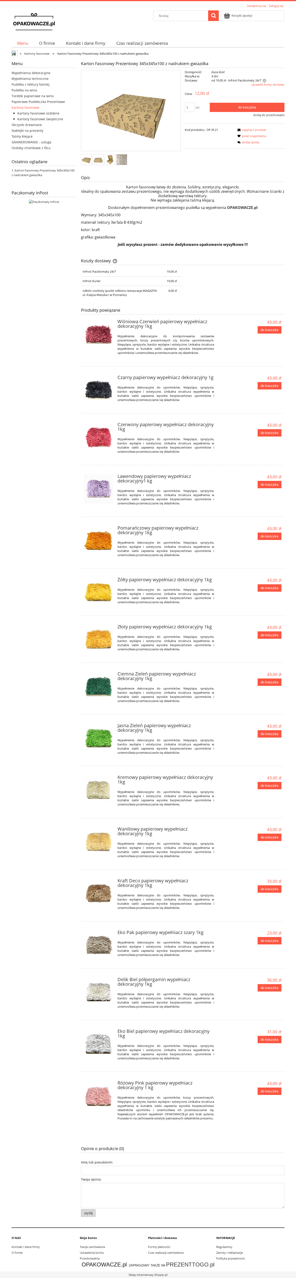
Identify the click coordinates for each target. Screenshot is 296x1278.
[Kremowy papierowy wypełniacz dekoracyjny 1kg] (98, 790)
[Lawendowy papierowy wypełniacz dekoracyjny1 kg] (98, 488)
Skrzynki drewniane (27, 125)
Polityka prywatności (230, 1258)
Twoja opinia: (91, 1179)
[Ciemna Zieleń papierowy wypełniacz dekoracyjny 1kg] (98, 686)
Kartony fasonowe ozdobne (38, 113)
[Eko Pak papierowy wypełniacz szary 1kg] (98, 945)
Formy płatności (159, 1247)
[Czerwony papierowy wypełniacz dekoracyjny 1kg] (98, 437)
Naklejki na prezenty (27, 130)
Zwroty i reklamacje (229, 1253)
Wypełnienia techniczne (30, 78)
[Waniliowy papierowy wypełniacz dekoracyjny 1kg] (98, 841)
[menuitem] (23, 43)
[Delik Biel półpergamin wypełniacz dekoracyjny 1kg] (98, 992)
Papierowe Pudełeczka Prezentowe (38, 101)
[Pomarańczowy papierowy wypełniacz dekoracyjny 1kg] (98, 540)
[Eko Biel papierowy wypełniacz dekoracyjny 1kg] (98, 1043)
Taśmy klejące (22, 136)
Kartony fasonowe (25, 107)
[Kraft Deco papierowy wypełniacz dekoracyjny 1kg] (98, 893)
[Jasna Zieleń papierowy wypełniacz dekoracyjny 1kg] (98, 738)
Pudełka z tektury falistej (30, 84)
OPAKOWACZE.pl (242, 207)
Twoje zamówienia (92, 1247)
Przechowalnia (90, 1258)
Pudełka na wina (24, 90)
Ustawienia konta (92, 1253)
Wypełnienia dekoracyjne (31, 73)
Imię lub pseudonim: (97, 1162)
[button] (251, 130)
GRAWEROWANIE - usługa (31, 142)
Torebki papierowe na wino (33, 96)
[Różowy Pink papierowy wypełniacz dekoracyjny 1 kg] (98, 1095)
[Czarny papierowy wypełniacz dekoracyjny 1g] (98, 390)
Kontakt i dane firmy (26, 1247)
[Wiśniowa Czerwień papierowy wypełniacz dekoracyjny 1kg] (98, 334)
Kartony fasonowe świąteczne (40, 119)
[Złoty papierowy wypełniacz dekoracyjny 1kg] (98, 639)
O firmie (17, 1253)
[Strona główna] (34, 21)
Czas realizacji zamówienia (166, 1253)
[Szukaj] (213, 15)
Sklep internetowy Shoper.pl (148, 1275)
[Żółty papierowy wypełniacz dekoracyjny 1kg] (98, 592)
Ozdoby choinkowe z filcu (31, 148)
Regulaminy (224, 1247)
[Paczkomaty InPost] (44, 201)
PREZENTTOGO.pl (190, 1264)
